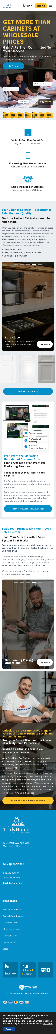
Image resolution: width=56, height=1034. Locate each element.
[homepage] (18, 825)
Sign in (28, 5)
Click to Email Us (12, 883)
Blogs (5, 949)
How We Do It (10, 936)
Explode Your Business (13, 916)
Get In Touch (9, 942)
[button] (50, 5)
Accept (9, 1029)
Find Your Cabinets (12, 909)
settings (48, 1023)
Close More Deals (11, 929)
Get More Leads (10, 922)
